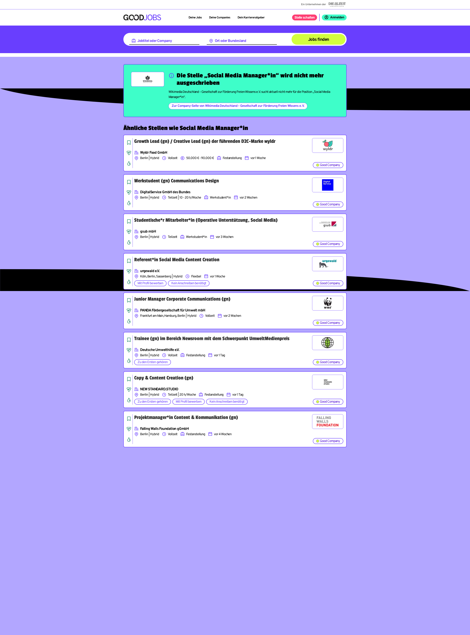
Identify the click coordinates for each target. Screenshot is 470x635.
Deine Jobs (195, 17)
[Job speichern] (129, 142)
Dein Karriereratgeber (251, 17)
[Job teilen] (129, 153)
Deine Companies (219, 17)
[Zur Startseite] (142, 17)
